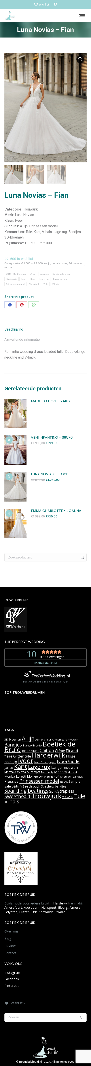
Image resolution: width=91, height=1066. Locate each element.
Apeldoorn (32, 907)
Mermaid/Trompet (28, 772)
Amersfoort (13, 907)
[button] (80, 59)
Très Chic (67, 797)
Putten (24, 912)
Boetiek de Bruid (62, 274)
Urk (34, 912)
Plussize (11, 781)
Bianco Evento (32, 745)
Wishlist (44, 4)
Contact (10, 953)
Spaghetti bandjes (53, 786)
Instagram (12, 972)
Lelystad (10, 912)
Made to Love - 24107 (50, 401)
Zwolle (60, 912)
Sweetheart (17, 796)
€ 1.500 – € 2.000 (32, 263)
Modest (72, 772)
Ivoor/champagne (45, 762)
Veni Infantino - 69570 (52, 437)
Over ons (11, 931)
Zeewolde (46, 912)
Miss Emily (47, 772)
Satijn (17, 786)
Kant (33, 279)
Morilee (32, 776)
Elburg (63, 907)
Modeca (60, 771)
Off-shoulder (47, 776)
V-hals (55, 284)
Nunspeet (48, 907)
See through (31, 786)
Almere (75, 907)
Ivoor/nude (68, 761)
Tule (46, 284)
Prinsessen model (15, 284)
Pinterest (11, 985)
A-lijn (47, 263)
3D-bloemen (20, 274)
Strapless (65, 791)
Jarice (8, 767)
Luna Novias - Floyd (49, 474)
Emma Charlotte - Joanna (56, 511)
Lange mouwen (64, 767)
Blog (7, 938)
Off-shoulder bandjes (69, 776)
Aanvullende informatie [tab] (22, 339)
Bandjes (44, 274)
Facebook (11, 979)
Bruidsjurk (30, 750)
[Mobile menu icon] (82, 15)
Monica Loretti (15, 776)
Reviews (10, 946)
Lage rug (44, 279)
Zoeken (82, 557)
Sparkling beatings (26, 790)
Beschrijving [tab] (13, 329)
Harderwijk (11, 279)
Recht (64, 782)
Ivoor (24, 279)
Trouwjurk (34, 284)
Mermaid (10, 772)
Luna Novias (59, 263)
